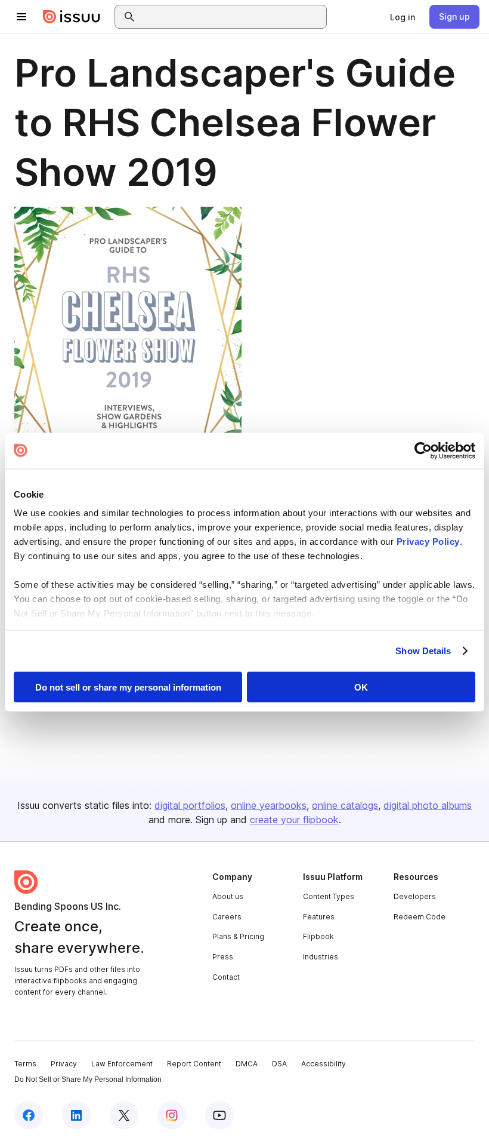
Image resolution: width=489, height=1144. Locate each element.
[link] (402, 17)
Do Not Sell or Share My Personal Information (88, 1079)
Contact (226, 977)
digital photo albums (427, 805)
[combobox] (231, 16)
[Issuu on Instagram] (171, 1115)
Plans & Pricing (238, 936)
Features (319, 916)
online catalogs (345, 805)
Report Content (194, 1063)
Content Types (328, 896)
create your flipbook (294, 820)
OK (361, 687)
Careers (227, 916)
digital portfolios (189, 805)
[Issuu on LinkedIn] (76, 1115)
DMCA (247, 1063)
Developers (415, 896)
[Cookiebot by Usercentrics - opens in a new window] (423, 450)
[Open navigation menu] (21, 17)
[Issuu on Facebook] (28, 1115)
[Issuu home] (71, 16)
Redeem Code (419, 916)
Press (222, 956)
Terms (25, 1063)
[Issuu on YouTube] (219, 1115)
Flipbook (318, 936)
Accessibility (323, 1063)
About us (227, 896)
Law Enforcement (122, 1063)
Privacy (64, 1063)
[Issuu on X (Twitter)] (124, 1115)
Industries (320, 956)
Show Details (423, 651)
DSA (279, 1063)
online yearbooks (269, 805)
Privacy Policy (428, 541)
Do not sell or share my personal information (128, 687)
